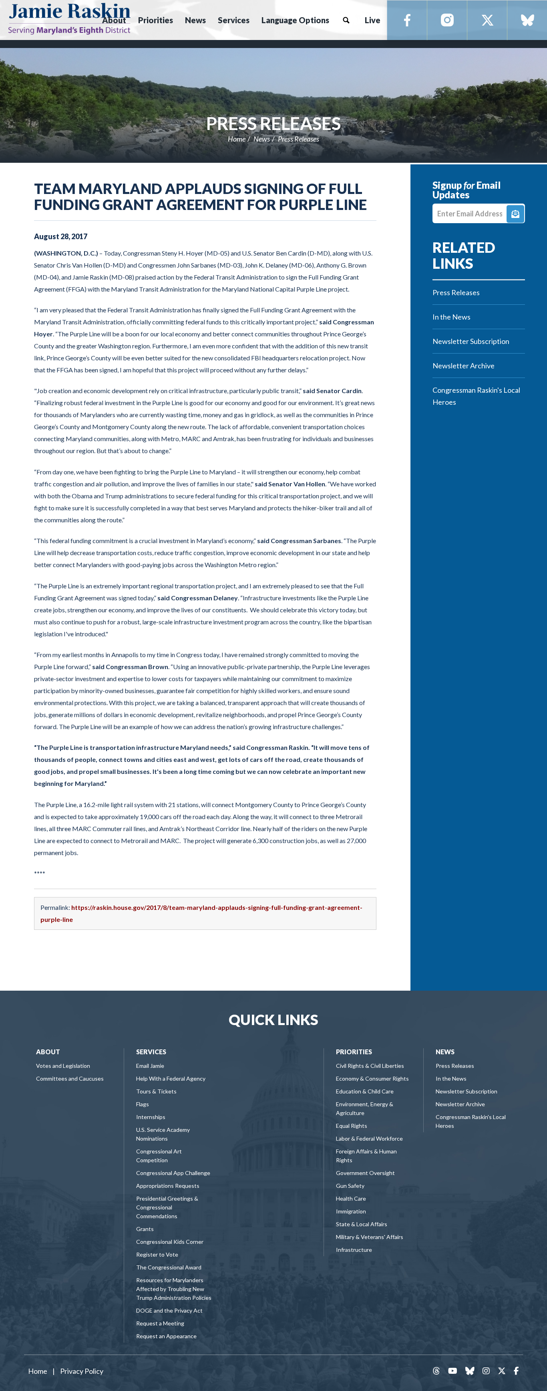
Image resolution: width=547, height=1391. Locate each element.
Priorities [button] (155, 20)
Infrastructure (354, 1249)
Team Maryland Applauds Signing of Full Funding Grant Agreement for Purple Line (200, 196)
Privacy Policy (81, 1371)
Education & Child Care (365, 1091)
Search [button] (346, 20)
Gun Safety (350, 1185)
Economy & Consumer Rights (372, 1078)
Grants (145, 1228)
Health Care (351, 1198)
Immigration (351, 1211)
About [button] (114, 20)
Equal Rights (351, 1125)
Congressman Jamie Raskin (69, 18)
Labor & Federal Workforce (369, 1138)
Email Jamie (150, 1065)
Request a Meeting (160, 1323)
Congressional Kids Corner (169, 1241)
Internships (150, 1116)
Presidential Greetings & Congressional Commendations (167, 1207)
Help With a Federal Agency (170, 1078)
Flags (142, 1104)
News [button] (195, 20)
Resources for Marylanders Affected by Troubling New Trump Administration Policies (173, 1289)
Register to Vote (157, 1254)
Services (151, 1051)
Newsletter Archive (463, 365)
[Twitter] (487, 20)
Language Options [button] (295, 20)
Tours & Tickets (156, 1091)
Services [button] (233, 20)
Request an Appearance (166, 1336)
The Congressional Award (168, 1267)
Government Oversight (365, 1172)
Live (372, 20)
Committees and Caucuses (70, 1078)
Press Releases (273, 123)
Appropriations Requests (167, 1185)
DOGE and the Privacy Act (169, 1310)
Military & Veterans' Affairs (369, 1236)
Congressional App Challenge (173, 1172)
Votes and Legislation (63, 1065)
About (48, 1051)
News (261, 138)
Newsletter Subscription (470, 341)
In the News (451, 316)
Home (236, 138)
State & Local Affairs (361, 1224)
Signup (515, 214)
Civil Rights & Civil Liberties (370, 1065)
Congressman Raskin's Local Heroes (476, 396)
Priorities (354, 1051)
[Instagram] (447, 20)
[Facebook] (407, 20)
